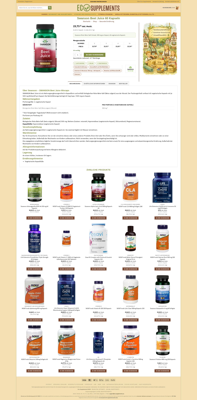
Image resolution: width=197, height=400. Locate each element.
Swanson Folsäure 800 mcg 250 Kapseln (162, 359)
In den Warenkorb (94, 55)
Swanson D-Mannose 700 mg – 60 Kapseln (87, 70)
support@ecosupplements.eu (116, 393)
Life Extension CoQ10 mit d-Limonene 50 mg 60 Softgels (162, 207)
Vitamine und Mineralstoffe (85, 14)
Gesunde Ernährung (106, 21)
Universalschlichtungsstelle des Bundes (108, 397)
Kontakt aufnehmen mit (172, 1)
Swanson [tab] (112, 83)
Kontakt (49, 384)
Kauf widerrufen (145, 384)
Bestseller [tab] (123, 83)
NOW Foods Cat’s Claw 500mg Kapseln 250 (130, 308)
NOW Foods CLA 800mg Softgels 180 (130, 206)
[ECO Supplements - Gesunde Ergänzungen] (98, 8)
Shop (95, 21)
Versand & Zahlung (158, 1)
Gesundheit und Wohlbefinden (60, 14)
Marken (44, 14)
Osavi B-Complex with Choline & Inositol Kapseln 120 (98, 258)
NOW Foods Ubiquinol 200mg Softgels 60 (34, 359)
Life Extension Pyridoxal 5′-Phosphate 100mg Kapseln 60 (98, 360)
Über (99, 384)
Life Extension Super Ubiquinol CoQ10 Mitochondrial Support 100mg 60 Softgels (66, 309)
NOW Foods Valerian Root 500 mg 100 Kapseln (162, 258)
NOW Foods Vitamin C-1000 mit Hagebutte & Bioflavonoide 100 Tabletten (66, 258)
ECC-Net (174, 396)
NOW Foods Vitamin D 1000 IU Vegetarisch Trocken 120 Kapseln (66, 207)
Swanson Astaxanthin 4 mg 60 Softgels (162, 308)
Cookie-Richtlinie (130, 384)
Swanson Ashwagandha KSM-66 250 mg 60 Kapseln (34, 207)
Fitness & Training (105, 14)
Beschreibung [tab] (75, 83)
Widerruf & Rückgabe (75, 384)
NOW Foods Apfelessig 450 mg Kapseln (34, 308)
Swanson (77, 74)
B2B (104, 384)
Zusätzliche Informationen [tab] (94, 83)
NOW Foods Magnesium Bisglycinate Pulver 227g (66, 360)
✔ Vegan (91, 63)
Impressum (88, 384)
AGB (95, 384)
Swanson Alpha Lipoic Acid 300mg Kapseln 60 (98, 207)
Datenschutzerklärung (115, 384)
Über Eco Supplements (144, 1)
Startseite (86, 21)
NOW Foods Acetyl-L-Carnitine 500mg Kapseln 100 (130, 360)
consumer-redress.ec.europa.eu (144, 396)
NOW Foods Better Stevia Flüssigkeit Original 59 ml (130, 258)
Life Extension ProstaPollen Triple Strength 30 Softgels (34, 258)
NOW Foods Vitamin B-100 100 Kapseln (98, 308)
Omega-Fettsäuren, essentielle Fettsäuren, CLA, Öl (134, 14)
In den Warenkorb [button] (34, 218)
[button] (25, 1)
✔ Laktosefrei (79, 63)
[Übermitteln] (50, 8)
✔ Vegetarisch (102, 63)
